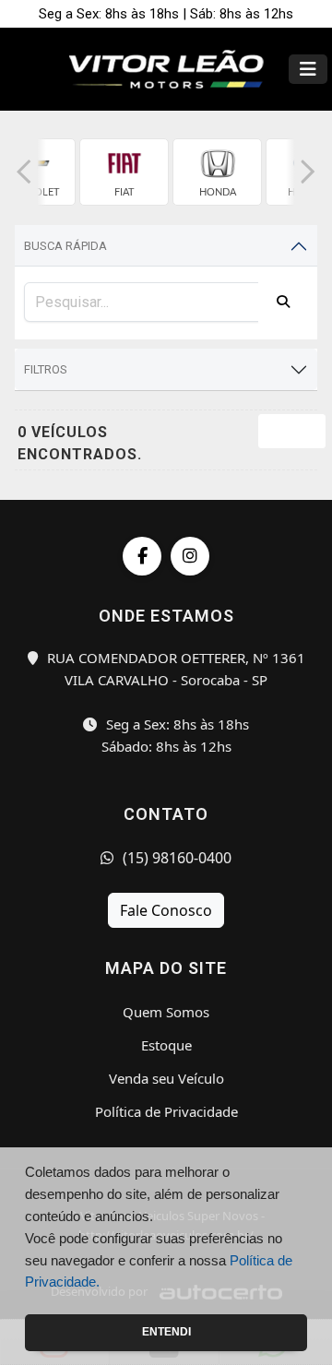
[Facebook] (142, 556)
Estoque (166, 1045)
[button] (24, 172)
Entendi (166, 1331)
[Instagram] (190, 556)
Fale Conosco (166, 910)
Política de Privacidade (166, 1111)
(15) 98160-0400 (175, 858)
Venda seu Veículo (166, 1078)
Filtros (45, 369)
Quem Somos (166, 1012)
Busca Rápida (65, 246)
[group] (124, 172)
